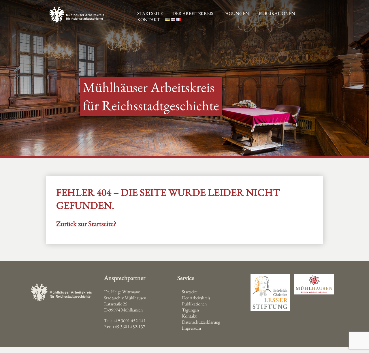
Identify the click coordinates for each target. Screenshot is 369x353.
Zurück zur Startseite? (86, 223)
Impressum (191, 328)
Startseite (189, 292)
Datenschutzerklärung (201, 322)
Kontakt (148, 19)
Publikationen (277, 13)
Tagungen (236, 13)
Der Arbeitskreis (192, 13)
